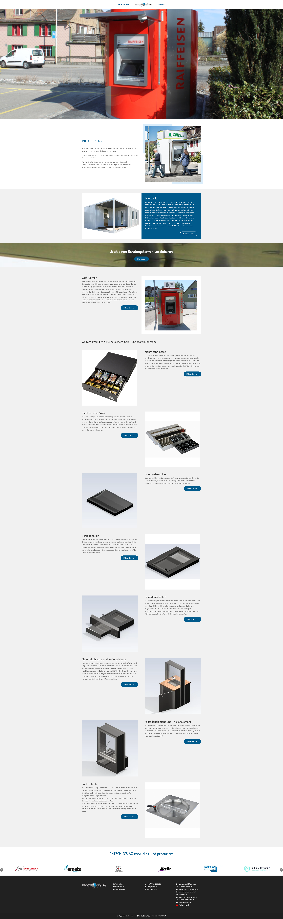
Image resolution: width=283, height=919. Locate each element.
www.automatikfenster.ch (187, 884)
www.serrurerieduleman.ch (188, 897)
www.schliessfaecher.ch (186, 900)
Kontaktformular (123, 4)
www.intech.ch (152, 889)
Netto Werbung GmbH (144, 916)
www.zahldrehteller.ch (186, 902)
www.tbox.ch (183, 894)
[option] (26, 869)
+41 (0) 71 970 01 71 (154, 884)
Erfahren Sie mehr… (188, 234)
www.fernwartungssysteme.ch (189, 889)
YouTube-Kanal (184, 905)
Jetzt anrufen (141, 259)
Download (162, 4)
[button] (1, 870)
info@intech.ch (152, 887)
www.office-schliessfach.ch (187, 892)
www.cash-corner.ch (185, 887)
